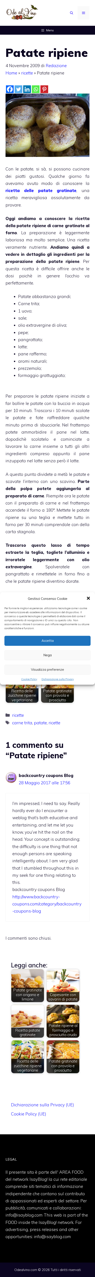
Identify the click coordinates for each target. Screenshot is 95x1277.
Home (11, 73)
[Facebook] (10, 89)
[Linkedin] (27, 89)
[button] (88, 599)
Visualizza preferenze (47, 669)
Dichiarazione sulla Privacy (58, 679)
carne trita (22, 722)
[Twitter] (18, 89)
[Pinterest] (44, 89)
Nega (47, 655)
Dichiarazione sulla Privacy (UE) (42, 1104)
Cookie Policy (29, 679)
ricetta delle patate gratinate (41, 190)
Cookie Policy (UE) (28, 1114)
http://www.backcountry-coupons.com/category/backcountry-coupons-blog (47, 904)
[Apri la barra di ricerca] (72, 13)
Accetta (48, 640)
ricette (27, 73)
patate (40, 722)
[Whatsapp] (36, 89)
